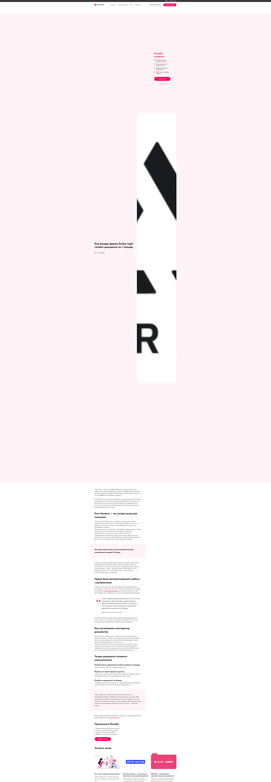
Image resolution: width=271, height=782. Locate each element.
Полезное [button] (138, 5)
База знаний (173, 1)
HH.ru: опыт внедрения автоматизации (107, 774)
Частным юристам (123, 5)
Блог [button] (131, 5)
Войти (166, 1)
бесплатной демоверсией (111, 591)
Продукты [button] (113, 5)
